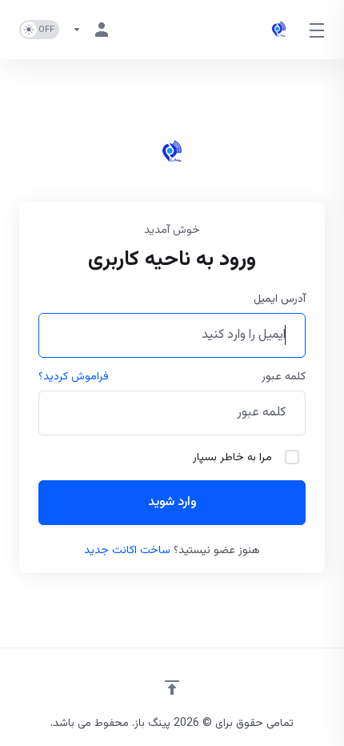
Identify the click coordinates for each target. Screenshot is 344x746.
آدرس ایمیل (280, 299)
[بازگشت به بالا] (172, 687)
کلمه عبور (284, 377)
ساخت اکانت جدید (127, 551)
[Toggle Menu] (317, 29)
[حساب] (94, 29)
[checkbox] (292, 457)
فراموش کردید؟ (73, 377)
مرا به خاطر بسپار (232, 458)
